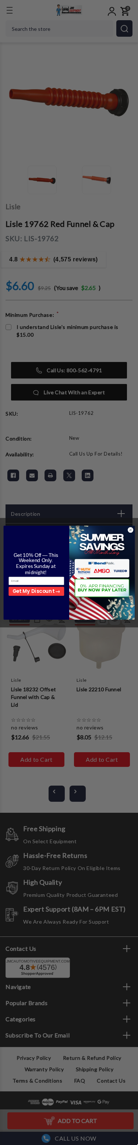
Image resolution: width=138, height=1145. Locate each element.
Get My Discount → (36, 591)
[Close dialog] (130, 530)
